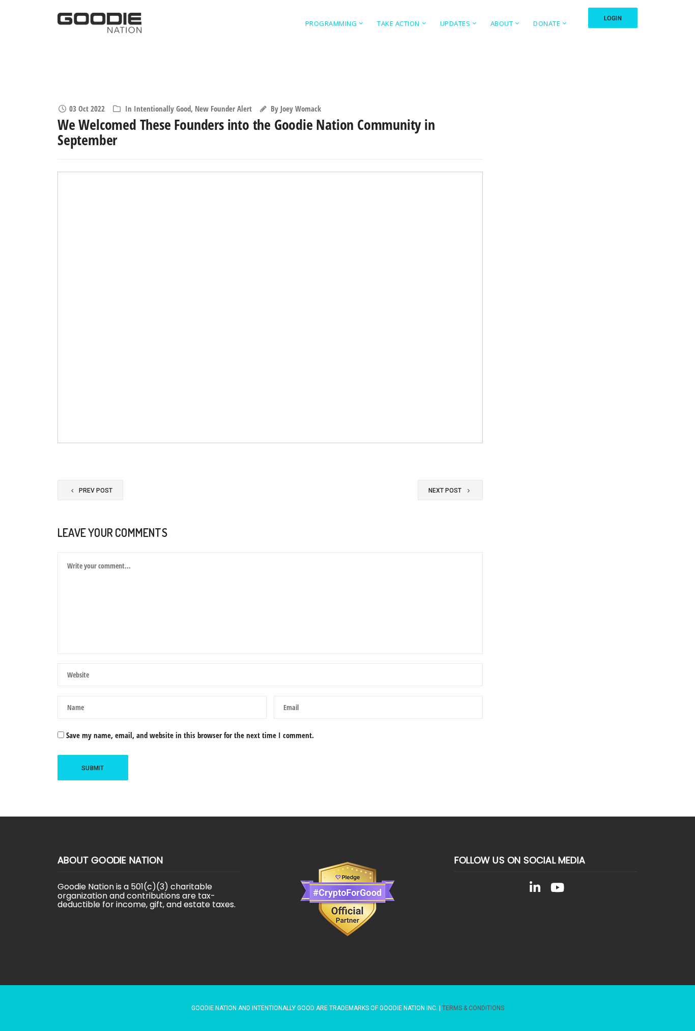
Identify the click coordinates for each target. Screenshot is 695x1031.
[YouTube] (557, 889)
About (501, 23)
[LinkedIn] (535, 889)
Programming (331, 23)
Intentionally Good (162, 108)
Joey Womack (300, 108)
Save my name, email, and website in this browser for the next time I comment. (190, 735)
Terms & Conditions (473, 1008)
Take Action (398, 23)
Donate (546, 23)
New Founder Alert (223, 108)
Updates (455, 23)
